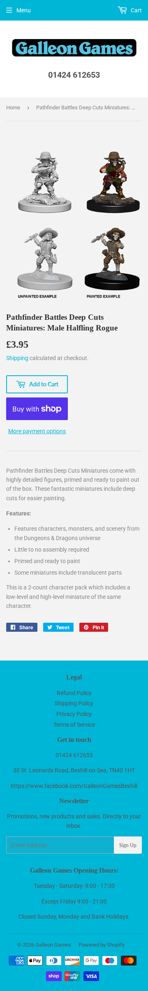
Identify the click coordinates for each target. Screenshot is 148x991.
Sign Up (127, 845)
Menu (23, 10)
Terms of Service (74, 724)
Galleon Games (53, 945)
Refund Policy (74, 693)
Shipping (17, 358)
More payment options (37, 431)
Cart (136, 10)
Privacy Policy (74, 714)
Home (13, 107)
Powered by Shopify (102, 945)
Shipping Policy (74, 703)
